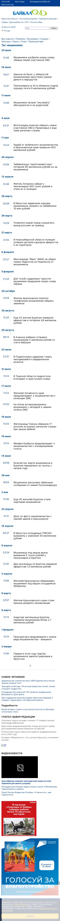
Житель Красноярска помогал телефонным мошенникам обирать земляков (34, 301)
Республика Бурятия (28, 19)
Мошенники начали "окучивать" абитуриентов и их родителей (32, 104)
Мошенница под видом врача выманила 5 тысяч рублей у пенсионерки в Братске (31, 555)
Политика (20, 39)
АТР (27, 22)
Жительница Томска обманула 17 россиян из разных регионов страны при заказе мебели (35, 426)
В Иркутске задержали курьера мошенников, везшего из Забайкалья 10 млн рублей (35, 206)
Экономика (32, 39)
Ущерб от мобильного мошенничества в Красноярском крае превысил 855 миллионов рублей (36, 147)
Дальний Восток (16, 22)
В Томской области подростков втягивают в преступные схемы (32, 377)
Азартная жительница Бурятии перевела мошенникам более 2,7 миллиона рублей (32, 620)
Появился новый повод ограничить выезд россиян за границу (34, 224)
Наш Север (19, 1)
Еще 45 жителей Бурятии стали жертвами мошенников (32, 500)
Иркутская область (9, 19)
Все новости (7, 39)
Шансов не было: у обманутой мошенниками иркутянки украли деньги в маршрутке (33, 77)
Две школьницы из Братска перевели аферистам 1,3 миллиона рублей (35, 565)
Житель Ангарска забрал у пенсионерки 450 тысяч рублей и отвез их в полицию (33, 186)
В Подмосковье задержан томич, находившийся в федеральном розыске (33, 359)
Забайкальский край (48, 19)
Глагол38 (5, 1)
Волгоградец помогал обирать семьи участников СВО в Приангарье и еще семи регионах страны (35, 128)
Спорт (24, 41)
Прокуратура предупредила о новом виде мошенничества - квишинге (35, 638)
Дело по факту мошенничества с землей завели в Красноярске (33, 517)
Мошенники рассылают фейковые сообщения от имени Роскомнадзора (35, 483)
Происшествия (36, 41)
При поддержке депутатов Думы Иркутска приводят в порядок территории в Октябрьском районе (27, 699)
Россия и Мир (36, 22)
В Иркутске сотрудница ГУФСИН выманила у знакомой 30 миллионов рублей (35, 536)
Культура (5, 41)
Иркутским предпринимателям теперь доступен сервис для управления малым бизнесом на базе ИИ (28, 727)
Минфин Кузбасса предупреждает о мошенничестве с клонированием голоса (34, 446)
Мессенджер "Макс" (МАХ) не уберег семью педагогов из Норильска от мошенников (35, 262)
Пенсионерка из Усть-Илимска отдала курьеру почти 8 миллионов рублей (36, 87)
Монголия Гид (7, 4)
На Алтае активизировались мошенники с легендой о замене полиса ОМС (32, 407)
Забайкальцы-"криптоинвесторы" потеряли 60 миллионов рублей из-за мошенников (35, 167)
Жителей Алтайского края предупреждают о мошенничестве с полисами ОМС (34, 396)
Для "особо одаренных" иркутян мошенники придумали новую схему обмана (35, 281)
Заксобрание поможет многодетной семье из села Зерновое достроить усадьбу (26, 782)
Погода (6, 31)
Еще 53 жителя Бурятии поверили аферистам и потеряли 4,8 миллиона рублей (35, 320)
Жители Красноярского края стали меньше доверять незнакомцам (34, 601)
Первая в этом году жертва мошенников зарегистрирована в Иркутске (33, 656)
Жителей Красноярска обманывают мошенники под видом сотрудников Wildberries (34, 583)
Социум (44, 39)
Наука (16, 41)
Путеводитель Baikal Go (40, 1)
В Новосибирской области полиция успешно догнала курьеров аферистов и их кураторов (36, 242)
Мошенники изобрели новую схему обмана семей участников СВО (34, 58)
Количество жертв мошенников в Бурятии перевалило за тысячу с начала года (33, 465)
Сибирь (4, 22)
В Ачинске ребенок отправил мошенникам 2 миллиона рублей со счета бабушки (34, 340)
